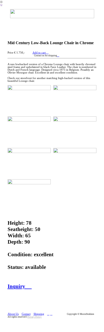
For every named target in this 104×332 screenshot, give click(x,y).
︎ (58, 55)
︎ (51, 314)
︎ (48, 314)
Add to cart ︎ (41, 52)
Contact (26, 314)
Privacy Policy (35, 317)
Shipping (39, 314)
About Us (13, 314)
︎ (1, 5)
